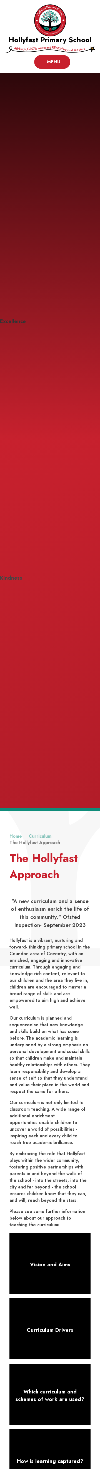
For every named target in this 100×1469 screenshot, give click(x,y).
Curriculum (40, 836)
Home (15, 836)
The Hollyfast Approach (34, 842)
